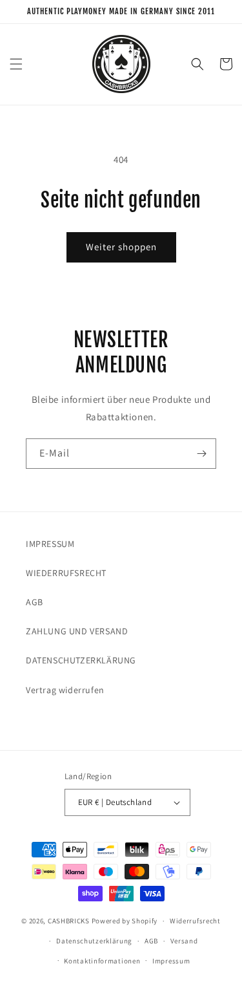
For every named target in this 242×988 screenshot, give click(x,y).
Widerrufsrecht (195, 920)
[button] (16, 64)
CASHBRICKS (69, 920)
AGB (34, 602)
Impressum (171, 960)
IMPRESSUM (50, 544)
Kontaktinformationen (102, 960)
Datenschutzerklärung (94, 940)
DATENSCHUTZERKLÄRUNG (81, 660)
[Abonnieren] (201, 453)
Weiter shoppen (121, 247)
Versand (184, 940)
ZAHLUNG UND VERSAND (77, 631)
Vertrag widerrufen (65, 690)
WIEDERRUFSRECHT (66, 573)
